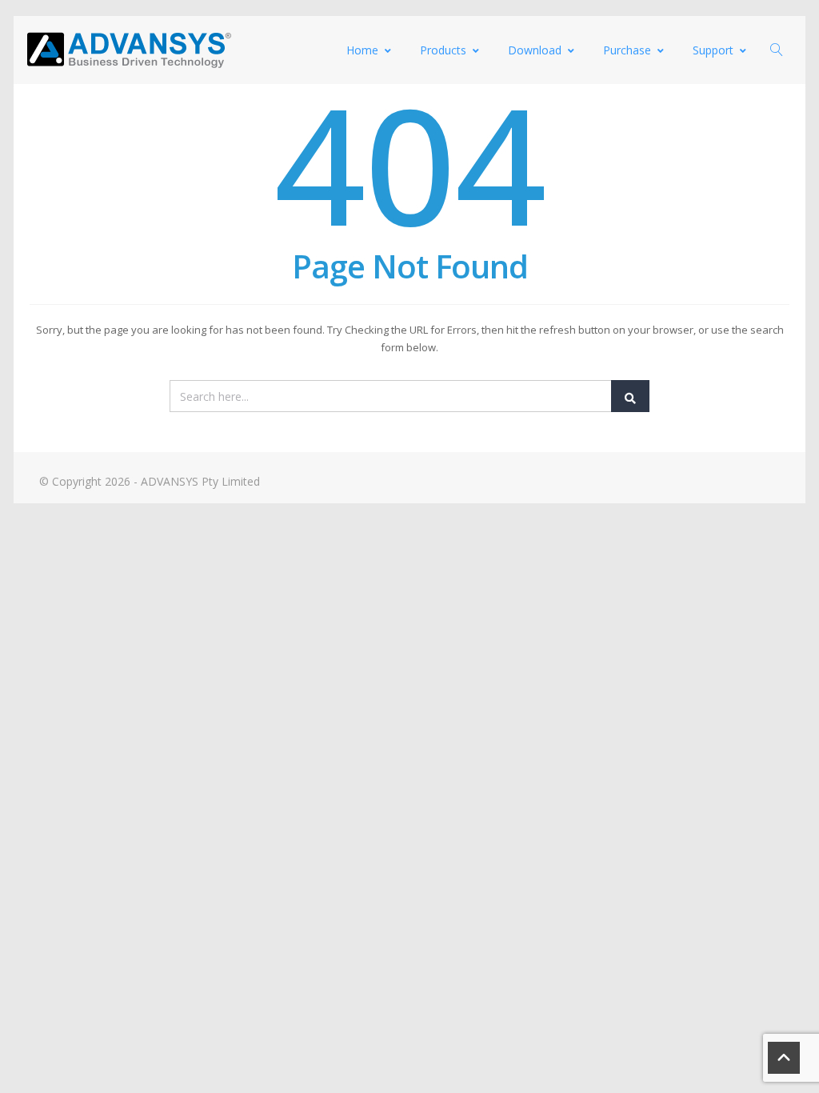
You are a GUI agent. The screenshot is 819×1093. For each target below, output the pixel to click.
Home (362, 50)
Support (713, 50)
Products (443, 50)
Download (534, 50)
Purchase (627, 50)
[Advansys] (128, 50)
